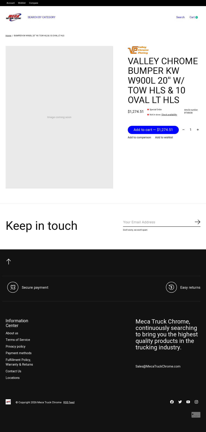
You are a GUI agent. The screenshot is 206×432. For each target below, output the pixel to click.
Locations (13, 378)
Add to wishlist (164, 137)
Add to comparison (139, 137)
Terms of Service (18, 339)
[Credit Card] (196, 416)
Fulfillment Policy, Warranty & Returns (19, 362)
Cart (195, 17)
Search (180, 17)
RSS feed (69, 402)
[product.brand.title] (164, 50)
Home (8, 35)
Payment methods (19, 353)
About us (12, 333)
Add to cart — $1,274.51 (153, 129)
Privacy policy (15, 346)
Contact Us (13, 371)
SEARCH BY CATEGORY (41, 17)
